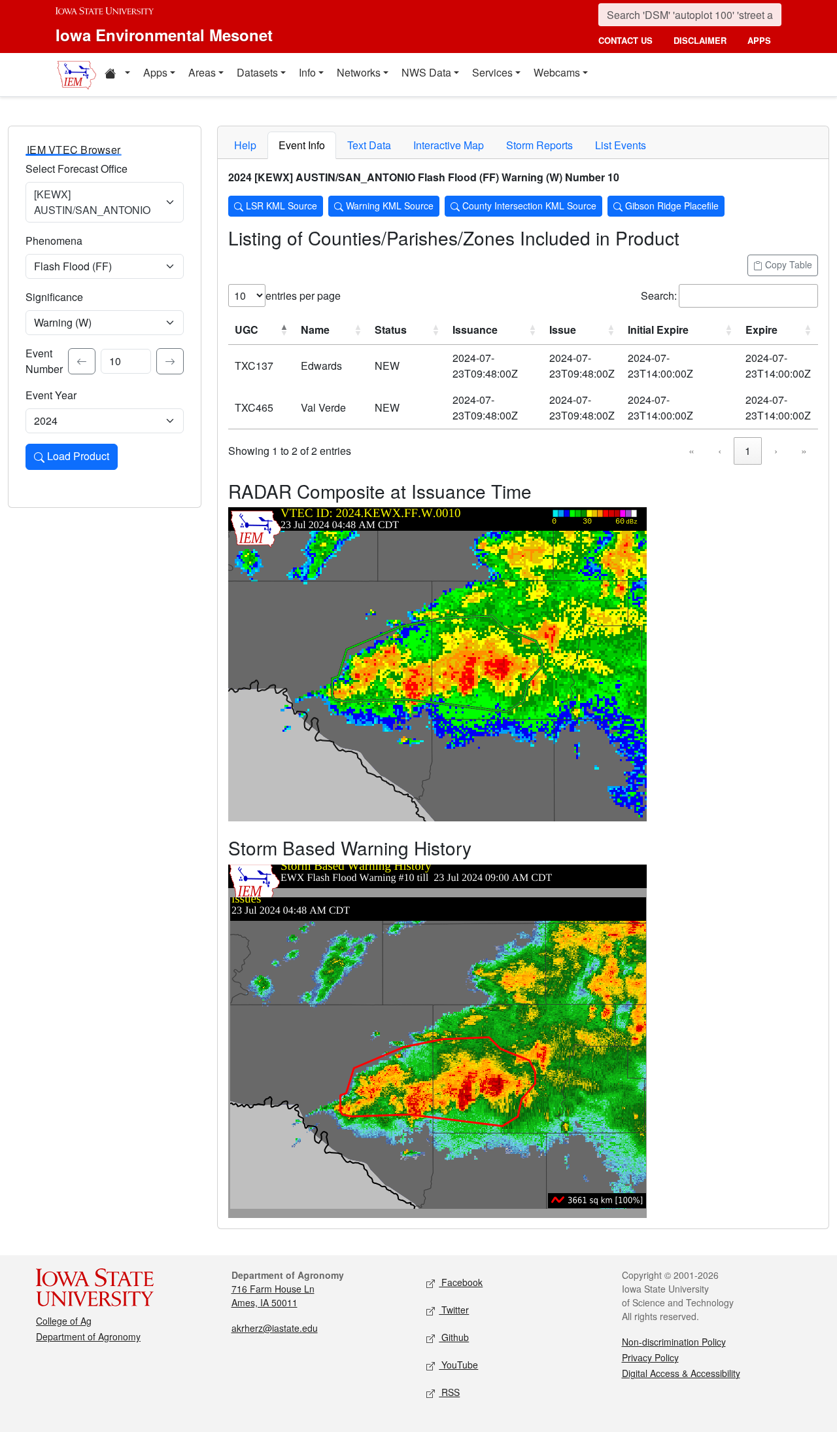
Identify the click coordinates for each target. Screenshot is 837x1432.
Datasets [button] (257, 72)
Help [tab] (245, 144)
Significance (54, 296)
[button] (117, 74)
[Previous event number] (81, 361)
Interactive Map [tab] (448, 144)
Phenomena (54, 240)
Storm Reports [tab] (539, 144)
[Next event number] (170, 361)
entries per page (303, 295)
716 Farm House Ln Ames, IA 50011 (273, 1295)
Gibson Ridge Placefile (671, 205)
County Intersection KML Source (528, 205)
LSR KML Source (280, 205)
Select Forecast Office (77, 168)
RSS (449, 1392)
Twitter (454, 1309)
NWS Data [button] (426, 72)
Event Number (44, 361)
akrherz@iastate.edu (274, 1327)
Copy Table (787, 264)
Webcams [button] (557, 72)
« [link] (691, 450)
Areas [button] (202, 72)
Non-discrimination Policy (674, 1341)
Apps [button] (155, 72)
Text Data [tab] (369, 144)
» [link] (804, 450)
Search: (659, 295)
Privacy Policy (650, 1357)
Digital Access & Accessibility (681, 1373)
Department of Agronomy (88, 1336)
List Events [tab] (620, 144)
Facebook (461, 1282)
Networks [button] (359, 72)
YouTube (458, 1364)
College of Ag (64, 1320)
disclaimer (700, 40)
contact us (625, 40)
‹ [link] (719, 450)
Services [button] (492, 72)
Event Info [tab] (302, 144)
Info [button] (307, 72)
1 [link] (748, 450)
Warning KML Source (388, 205)
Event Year (51, 395)
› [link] (775, 450)
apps (759, 40)
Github (454, 1337)
